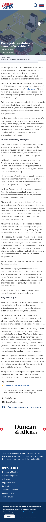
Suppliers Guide (8, 483)
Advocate (6, 479)
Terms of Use (7, 497)
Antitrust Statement (10, 490)
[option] (23, 429)
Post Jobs (6, 486)
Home (3, 57)
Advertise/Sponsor (10, 476)
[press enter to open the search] (35, 5)
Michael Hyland (8, 52)
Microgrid (10, 382)
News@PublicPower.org (14, 402)
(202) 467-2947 (10, 398)
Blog (8, 57)
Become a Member (10, 472)
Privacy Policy (8, 493)
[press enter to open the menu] (41, 6)
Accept (9, 516)
